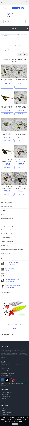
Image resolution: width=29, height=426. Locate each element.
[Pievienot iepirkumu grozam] (7, 87)
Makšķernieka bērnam (6, 253)
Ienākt (3, 410)
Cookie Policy (18, 421)
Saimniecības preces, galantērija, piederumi (12, 249)
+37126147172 (8, 368)
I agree (14, 424)
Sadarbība (4, 398)
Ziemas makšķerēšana (7, 218)
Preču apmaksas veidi (6, 392)
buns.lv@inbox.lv (7, 370)
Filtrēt (19, 54)
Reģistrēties (4, 408)
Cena (16, 59)
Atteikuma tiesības (6, 396)
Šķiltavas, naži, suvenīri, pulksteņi (9, 241)
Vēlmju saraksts (5, 414)
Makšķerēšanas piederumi (7, 233)
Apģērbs (3, 210)
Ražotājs (11, 59)
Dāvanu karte (4, 245)
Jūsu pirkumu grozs (6, 412)
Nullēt (25, 54)
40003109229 (7, 375)
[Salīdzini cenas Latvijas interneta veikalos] (10, 383)
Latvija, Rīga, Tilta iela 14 (9, 373)
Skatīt (14, 328)
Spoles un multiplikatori (7, 222)
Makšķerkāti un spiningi (7, 226)
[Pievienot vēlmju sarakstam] (9, 76)
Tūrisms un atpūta (6, 237)
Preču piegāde (5, 394)
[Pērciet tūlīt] (5, 76)
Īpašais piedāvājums (6, 206)
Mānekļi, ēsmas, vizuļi (6, 230)
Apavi (2, 214)
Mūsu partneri (5, 400)
